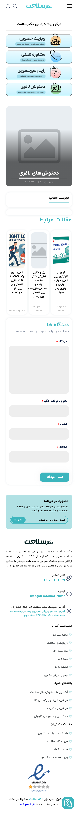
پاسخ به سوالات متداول (53, 733)
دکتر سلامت (36, 799)
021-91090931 (54, 580)
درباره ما (62, 659)
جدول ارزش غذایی (56, 675)
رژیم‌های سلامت (57, 643)
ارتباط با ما (61, 667)
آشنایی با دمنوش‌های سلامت (49, 692)
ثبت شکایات (60, 749)
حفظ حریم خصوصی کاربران (51, 716)
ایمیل (62, 424)
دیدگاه (61, 341)
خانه (51, 182)
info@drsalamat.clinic (47, 596)
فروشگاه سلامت (57, 741)
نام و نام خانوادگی (54, 401)
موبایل (61, 447)
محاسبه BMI (60, 651)
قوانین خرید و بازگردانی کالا (50, 700)
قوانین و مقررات (57, 708)
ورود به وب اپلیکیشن (54, 757)
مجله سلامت (60, 635)
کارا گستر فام (28, 805)
